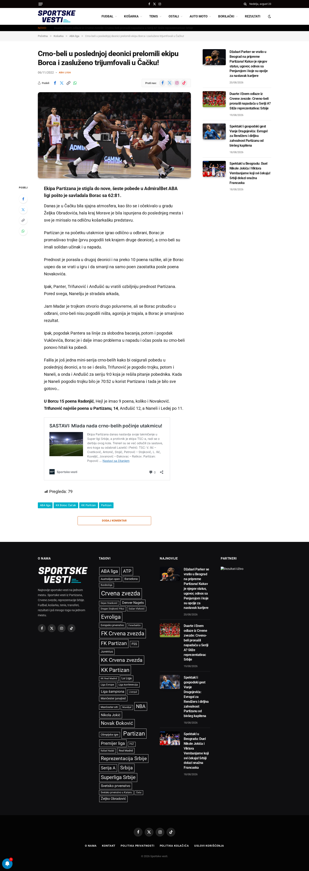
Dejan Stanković (109, 603)
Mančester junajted (113, 698)
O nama (90, 845)
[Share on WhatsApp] (75, 83)
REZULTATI (252, 16)
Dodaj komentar (114, 520)
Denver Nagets (133, 603)
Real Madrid (126, 750)
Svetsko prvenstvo (115, 786)
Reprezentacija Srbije (124, 758)
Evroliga (111, 617)
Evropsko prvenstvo (112, 625)
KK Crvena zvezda (122, 660)
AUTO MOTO (198, 16)
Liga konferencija (128, 684)
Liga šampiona (112, 691)
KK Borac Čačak (66, 505)
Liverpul (133, 692)
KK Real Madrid (109, 678)
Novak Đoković (117, 723)
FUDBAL (107, 16)
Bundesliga (106, 585)
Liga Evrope (107, 684)
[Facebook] (23, 199)
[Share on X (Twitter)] (61, 83)
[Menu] (40, 4)
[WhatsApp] (23, 231)
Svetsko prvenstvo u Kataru (116, 792)
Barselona (131, 579)
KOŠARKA (131, 16)
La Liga (126, 678)
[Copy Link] (68, 83)
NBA (140, 706)
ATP (127, 571)
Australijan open (110, 579)
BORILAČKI (226, 16)
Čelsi (138, 792)
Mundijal (126, 707)
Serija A (108, 768)
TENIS (153, 16)
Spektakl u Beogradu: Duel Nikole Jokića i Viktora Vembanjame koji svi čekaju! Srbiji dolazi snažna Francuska (250, 173)
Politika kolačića (174, 845)
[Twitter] (23, 209)
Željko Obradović (113, 799)
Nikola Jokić (110, 715)
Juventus (107, 651)
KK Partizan (88, 505)
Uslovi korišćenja (209, 845)
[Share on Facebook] (55, 83)
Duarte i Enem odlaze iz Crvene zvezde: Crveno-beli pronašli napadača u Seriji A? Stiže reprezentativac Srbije (123, 28)
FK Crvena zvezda (122, 633)
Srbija (126, 768)
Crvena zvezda (120, 593)
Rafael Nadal (107, 750)
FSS (134, 644)
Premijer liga (113, 743)
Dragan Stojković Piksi (112, 608)
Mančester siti (109, 707)
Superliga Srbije (118, 777)
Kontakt (108, 845)
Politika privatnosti (137, 845)
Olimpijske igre (109, 734)
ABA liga (65, 72)
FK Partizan (114, 643)
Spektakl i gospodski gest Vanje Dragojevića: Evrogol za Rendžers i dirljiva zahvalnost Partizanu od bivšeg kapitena (249, 135)
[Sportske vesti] (57, 16)
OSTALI (174, 16)
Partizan (106, 505)
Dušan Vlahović (137, 608)
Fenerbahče (134, 625)
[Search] (245, 4)
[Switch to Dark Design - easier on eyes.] (269, 16)
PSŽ (131, 744)
